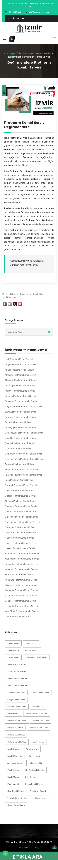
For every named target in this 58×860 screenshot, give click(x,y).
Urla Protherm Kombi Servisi (18, 616)
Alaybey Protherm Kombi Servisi (20, 364)
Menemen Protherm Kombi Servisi (21, 590)
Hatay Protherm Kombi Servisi (19, 538)
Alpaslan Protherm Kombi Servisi (21, 375)
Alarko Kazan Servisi (16, 692)
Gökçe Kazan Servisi (16, 700)
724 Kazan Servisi (38, 791)
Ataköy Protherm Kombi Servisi (20, 391)
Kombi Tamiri (34, 756)
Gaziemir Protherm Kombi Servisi (21, 485)
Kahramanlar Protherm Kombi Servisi (22, 553)
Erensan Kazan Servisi (17, 685)
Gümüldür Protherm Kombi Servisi (21, 506)
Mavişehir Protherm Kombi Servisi (21, 585)
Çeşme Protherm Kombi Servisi (20, 443)
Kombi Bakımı (13, 749)
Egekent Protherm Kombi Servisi (20, 464)
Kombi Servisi (12, 294)
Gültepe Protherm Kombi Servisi (20, 496)
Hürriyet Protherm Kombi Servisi (20, 543)
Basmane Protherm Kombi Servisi (21, 401)
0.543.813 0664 (15, 12)
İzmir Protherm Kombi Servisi (35, 53)
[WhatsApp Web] (9, 18)
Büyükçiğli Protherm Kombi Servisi (21, 427)
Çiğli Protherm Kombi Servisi (19, 448)
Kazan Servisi (13, 657)
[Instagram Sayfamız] (18, 18)
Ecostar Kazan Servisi (16, 707)
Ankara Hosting (32, 847)
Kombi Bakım (39, 294)
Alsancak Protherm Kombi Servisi (21, 380)
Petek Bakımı (13, 770)
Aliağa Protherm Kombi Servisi (19, 370)
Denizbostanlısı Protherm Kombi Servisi (24, 433)
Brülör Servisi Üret (15, 728)
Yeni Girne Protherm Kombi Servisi (21, 611)
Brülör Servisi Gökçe (16, 735)
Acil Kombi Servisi (15, 763)
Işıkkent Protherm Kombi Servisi (20, 548)
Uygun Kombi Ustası (34, 784)
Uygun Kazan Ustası (16, 805)
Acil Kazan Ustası (40, 798)
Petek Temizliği (35, 763)
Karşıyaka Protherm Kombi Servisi (21, 564)
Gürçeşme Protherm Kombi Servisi (21, 517)
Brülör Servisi (38, 707)
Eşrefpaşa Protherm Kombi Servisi (21, 469)
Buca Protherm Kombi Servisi (19, 422)
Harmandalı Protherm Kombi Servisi (22, 532)
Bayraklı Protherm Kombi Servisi (20, 412)
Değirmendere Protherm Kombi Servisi (23, 406)
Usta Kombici (30, 777)
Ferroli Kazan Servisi (40, 692)
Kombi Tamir (25, 294)
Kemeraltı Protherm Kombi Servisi (21, 569)
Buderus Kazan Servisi (17, 678)
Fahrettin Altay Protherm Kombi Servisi (23, 475)
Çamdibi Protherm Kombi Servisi (20, 438)
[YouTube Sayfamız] (23, 18)
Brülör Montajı (13, 714)
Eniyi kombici (13, 784)
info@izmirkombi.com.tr (39, 12)
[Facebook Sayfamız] (13, 18)
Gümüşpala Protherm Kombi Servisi (22, 511)
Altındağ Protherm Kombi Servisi (20, 385)
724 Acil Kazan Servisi (16, 798)
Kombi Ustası (13, 777)
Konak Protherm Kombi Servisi (19, 574)
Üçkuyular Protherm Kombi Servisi (21, 606)
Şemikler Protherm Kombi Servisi (21, 601)
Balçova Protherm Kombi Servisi (20, 396)
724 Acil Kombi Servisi (34, 770)
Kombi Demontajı (14, 756)
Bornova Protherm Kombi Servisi (20, 417)
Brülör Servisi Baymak (16, 721)
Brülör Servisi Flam (41, 721)
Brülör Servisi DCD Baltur (36, 714)
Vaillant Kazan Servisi (16, 671)
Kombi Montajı (32, 749)
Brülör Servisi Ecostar (38, 728)
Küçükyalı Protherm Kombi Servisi (21, 580)
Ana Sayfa (9, 53)
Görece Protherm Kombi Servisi (20, 490)
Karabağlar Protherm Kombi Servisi (22, 559)
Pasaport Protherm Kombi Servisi (21, 595)
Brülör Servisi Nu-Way (16, 742)
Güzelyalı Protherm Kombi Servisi (21, 527)
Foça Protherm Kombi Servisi (19, 480)
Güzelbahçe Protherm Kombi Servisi (22, 522)
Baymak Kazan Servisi (16, 664)
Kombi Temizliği (9, 297)
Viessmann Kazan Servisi (36, 657)
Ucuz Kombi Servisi (15, 791)
